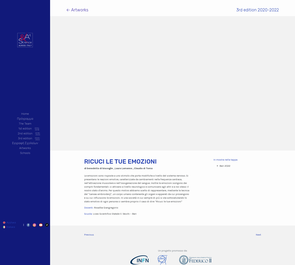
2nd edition (25, 134)
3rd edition (25, 139)
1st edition (25, 129)
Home (25, 114)
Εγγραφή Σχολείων (25, 143)
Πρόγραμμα (25, 118)
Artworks (25, 148)
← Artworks (77, 9)
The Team (25, 123)
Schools (25, 153)
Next (258, 234)
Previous (89, 234)
